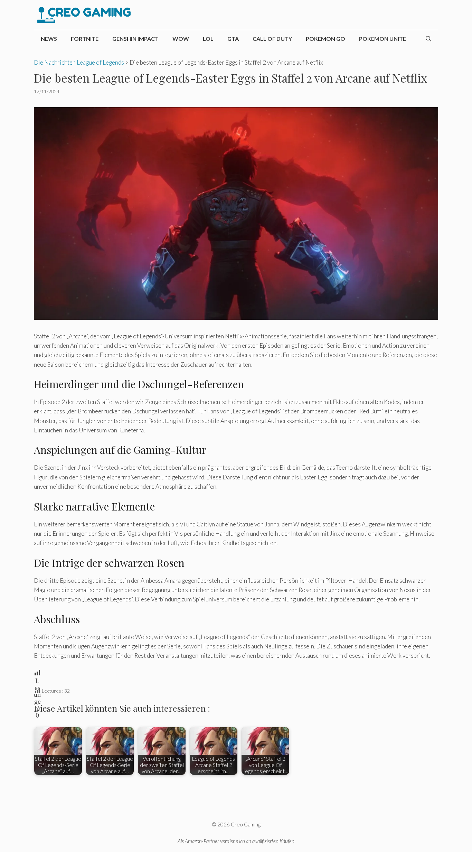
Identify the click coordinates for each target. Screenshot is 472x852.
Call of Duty (272, 38)
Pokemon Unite (382, 38)
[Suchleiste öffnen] (428, 38)
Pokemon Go (325, 38)
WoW (180, 38)
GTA (233, 38)
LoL (208, 38)
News (49, 38)
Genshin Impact (135, 38)
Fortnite (84, 38)
